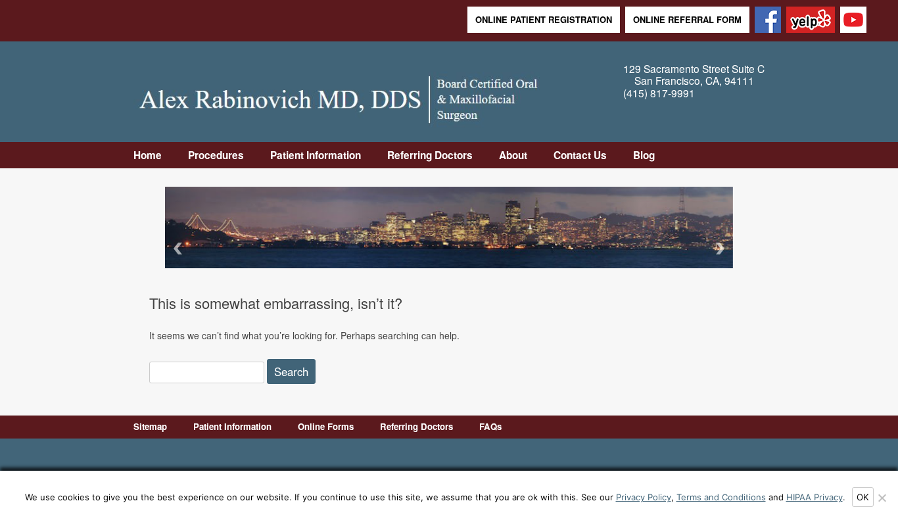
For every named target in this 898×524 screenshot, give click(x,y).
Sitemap (150, 426)
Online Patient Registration (543, 19)
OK (863, 497)
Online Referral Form (687, 19)
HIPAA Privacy (814, 497)
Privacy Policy (643, 497)
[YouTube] (853, 21)
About (513, 155)
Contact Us (580, 155)
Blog (644, 155)
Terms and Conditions (721, 497)
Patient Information (315, 155)
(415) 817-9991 (659, 93)
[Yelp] (810, 21)
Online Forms (326, 426)
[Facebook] (768, 21)
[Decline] (881, 497)
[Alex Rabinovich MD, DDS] (338, 95)
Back (175, 248)
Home (147, 155)
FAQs (490, 426)
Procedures (216, 155)
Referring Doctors (430, 155)
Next (722, 248)
